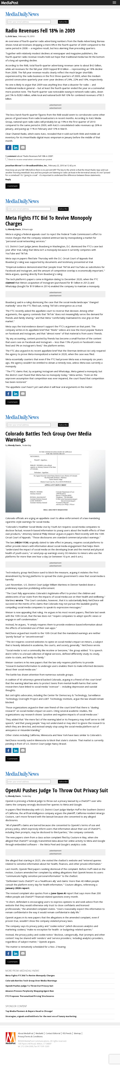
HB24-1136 (21, 542)
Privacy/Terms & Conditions (30, 1036)
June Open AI (58, 893)
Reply (8, 179)
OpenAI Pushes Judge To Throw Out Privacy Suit (29, 986)
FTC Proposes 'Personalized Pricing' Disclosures (29, 996)
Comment (13, 186)
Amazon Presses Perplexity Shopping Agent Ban (29, 991)
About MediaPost (25, 1033)
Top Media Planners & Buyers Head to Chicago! (29, 1011)
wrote (19, 600)
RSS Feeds (67, 1033)
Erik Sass (12, 36)
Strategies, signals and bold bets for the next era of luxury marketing (40, 1016)
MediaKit (39, 1033)
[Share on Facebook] (8, 147)
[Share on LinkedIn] (16, 147)
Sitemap (77, 1033)
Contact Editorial (53, 1033)
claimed (10, 282)
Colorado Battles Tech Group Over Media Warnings (31, 980)
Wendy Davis (14, 229)
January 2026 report (17, 888)
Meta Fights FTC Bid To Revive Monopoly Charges (30, 975)
